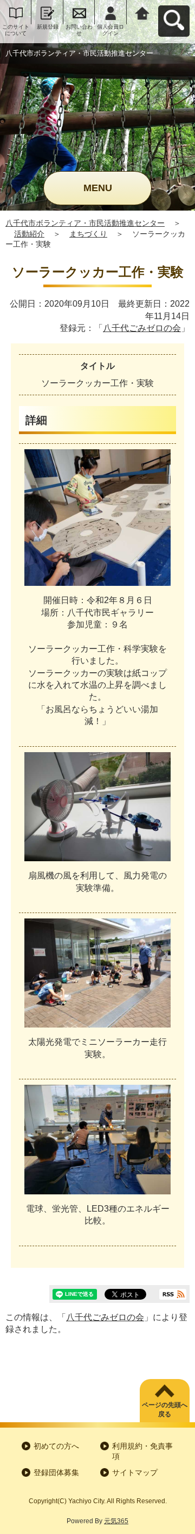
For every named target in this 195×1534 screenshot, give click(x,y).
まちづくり (88, 233)
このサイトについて (15, 30)
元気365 (116, 1521)
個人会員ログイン (110, 30)
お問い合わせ (79, 30)
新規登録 (47, 27)
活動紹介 (29, 233)
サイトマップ (135, 1472)
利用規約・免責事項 (142, 1451)
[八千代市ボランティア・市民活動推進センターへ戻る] (142, 12)
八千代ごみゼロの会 (142, 328)
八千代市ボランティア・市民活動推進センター (85, 223)
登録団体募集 (56, 1472)
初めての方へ (56, 1446)
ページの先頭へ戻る (164, 1409)
